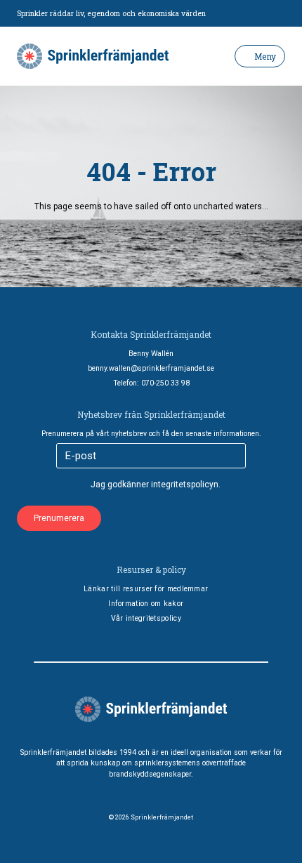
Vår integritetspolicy (146, 618)
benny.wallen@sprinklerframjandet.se (151, 368)
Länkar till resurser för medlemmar (146, 588)
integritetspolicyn (184, 484)
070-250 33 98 (165, 383)
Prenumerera (59, 518)
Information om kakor (145, 603)
